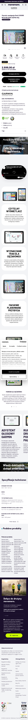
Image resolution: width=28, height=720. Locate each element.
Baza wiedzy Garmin (21, 680)
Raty (5, 127)
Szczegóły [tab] (12, 346)
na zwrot (7, 123)
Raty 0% (18, 683)
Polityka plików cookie (5, 685)
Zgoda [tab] (4, 346)
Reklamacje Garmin (21, 688)
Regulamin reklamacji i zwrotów (6, 669)
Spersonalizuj (13, 376)
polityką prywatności (11, 628)
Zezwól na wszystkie (14, 371)
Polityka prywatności (6, 681)
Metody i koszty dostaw (5, 665)
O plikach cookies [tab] (21, 346)
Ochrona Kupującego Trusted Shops (21, 695)
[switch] (3, 710)
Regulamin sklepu (6, 662)
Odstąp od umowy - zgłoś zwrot (21, 662)
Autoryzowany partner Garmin (20, 674)
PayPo (17, 691)
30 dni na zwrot (19, 686)
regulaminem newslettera (15, 626)
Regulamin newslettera (4, 678)
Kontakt (18, 666)
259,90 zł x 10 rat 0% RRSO (9, 69)
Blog (17, 678)
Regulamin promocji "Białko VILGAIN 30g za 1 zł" (6, 690)
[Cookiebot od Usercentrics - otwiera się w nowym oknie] (20, 342)
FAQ (17, 668)
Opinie (17, 671)
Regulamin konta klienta (5, 673)
